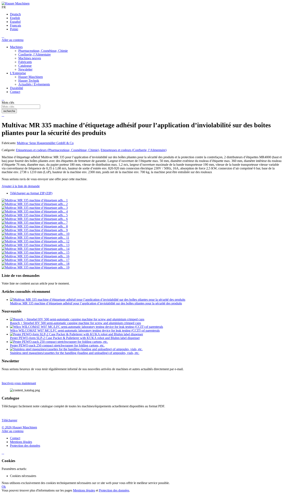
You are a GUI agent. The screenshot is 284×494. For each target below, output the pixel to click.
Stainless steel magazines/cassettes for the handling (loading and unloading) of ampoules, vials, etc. (74, 353)
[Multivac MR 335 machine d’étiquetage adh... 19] (35, 267)
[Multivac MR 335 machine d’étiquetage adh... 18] (35, 263)
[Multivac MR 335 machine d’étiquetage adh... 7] (35, 222)
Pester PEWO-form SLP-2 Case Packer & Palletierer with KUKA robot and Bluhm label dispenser (75, 338)
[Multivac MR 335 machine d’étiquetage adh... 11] (35, 237)
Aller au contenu (12, 40)
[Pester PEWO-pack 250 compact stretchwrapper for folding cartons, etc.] (59, 341)
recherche (9, 111)
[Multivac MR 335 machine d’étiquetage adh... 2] (35, 204)
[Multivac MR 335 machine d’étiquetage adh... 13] (35, 245)
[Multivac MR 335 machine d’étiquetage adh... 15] (35, 252)
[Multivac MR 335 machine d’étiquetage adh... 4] (35, 211)
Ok (4, 486)
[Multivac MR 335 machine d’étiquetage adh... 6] (35, 219)
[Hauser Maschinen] (16, 3)
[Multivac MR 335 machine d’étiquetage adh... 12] (35, 241)
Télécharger (9, 420)
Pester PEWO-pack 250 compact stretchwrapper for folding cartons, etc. (57, 345)
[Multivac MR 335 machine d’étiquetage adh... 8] (35, 226)
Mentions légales (84, 490)
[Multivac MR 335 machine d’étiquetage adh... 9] (35, 230)
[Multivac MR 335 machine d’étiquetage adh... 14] (35, 249)
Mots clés (8, 102)
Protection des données (114, 490)
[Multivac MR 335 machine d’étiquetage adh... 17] (35, 260)
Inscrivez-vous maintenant (19, 383)
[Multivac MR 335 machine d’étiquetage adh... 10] (35, 234)
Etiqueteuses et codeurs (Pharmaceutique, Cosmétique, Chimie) (57, 150)
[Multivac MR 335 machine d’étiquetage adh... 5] (35, 215)
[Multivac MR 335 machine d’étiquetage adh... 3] (35, 207)
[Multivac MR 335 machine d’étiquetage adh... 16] (35, 256)
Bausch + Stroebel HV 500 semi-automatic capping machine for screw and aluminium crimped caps (75, 323)
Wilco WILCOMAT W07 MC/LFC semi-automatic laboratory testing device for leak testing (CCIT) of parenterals (85, 330)
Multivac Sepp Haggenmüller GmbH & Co (45, 143)
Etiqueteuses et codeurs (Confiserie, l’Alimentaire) (134, 150)
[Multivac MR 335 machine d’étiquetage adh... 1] (35, 200)
